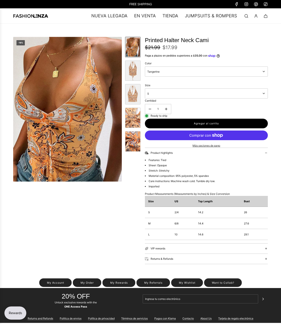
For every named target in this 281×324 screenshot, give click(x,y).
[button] (16, 109)
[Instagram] (246, 4)
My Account (55, 282)
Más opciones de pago (206, 145)
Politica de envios (70, 318)
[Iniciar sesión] (256, 16)
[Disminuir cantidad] (150, 109)
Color (148, 63)
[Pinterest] (256, 4)
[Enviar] (263, 299)
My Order (87, 282)
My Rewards (119, 282)
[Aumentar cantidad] (166, 109)
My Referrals (153, 282)
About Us (206, 318)
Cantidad (150, 100)
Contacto (188, 318)
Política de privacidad (101, 318)
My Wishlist (187, 282)
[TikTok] (265, 4)
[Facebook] (236, 4)
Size (147, 85)
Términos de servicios (134, 318)
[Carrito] (265, 16)
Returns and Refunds (40, 318)
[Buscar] (246, 16)
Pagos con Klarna (165, 318)
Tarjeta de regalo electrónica (235, 318)
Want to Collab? (223, 282)
